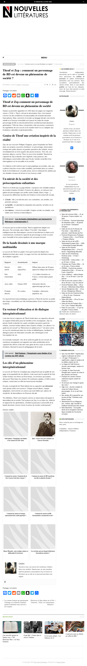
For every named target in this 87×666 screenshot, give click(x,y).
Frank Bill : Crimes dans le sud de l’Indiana (32, 636)
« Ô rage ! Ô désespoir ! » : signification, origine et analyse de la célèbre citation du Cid (73, 360)
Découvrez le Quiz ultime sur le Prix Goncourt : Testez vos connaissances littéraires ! (42, 602)
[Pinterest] (52, 85)
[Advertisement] (43, 38)
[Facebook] (44, 85)
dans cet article (71, 314)
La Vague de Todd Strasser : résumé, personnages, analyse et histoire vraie (72, 366)
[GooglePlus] (49, 85)
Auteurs (26, 84)
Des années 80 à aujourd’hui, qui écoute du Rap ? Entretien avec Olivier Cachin (72, 397)
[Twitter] (47, 85)
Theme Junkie (60, 662)
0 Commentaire (58, 64)
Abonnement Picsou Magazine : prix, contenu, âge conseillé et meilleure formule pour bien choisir (73, 404)
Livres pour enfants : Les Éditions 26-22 (53, 637)
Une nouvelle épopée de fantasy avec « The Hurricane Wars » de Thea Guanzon (11, 638)
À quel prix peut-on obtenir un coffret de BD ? (74, 635)
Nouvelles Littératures (40, 662)
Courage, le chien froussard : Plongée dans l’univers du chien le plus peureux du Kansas (73, 372)
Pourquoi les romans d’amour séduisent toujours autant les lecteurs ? (71, 379)
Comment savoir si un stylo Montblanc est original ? (39, 64)
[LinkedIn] (55, 85)
